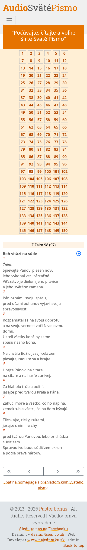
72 (64, 134)
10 (48, 60)
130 (48, 208)
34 (48, 90)
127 (22, 208)
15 (39, 68)
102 (64, 171)
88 (48, 156)
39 (39, 97)
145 (22, 230)
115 (22, 193)
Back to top (73, 545)
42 (64, 97)
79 (23, 149)
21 (39, 75)
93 (39, 164)
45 (39, 105)
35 (56, 90)
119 (56, 193)
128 (31, 208)
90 (64, 156)
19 (23, 75)
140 (31, 223)
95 (56, 164)
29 (56, 82)
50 (31, 112)
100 (48, 171)
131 (56, 208)
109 (22, 186)
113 (56, 186)
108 (64, 178)
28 (48, 82)
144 (64, 223)
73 (23, 141)
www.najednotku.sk (46, 539)
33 (39, 90)
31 (23, 90)
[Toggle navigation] (9, 20)
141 (39, 223)
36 (64, 90)
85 (23, 156)
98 (31, 171)
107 (56, 178)
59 (56, 119)
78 (64, 141)
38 (31, 97)
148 (48, 230)
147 (39, 230)
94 (48, 164)
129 (39, 208)
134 (31, 215)
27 (39, 82)
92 (31, 164)
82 (48, 149)
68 (31, 134)
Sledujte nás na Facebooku (43, 528)
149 (56, 230)
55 (23, 119)
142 (48, 223)
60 (64, 119)
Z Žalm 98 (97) (44, 244)
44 (31, 105)
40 (48, 97)
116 (31, 193)
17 (56, 68)
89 (56, 156)
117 (39, 193)
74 (31, 141)
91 (23, 164)
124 (48, 201)
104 (31, 178)
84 (64, 149)
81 (39, 149)
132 (64, 208)
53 (56, 112)
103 (22, 178)
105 (39, 178)
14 (31, 68)
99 (39, 171)
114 (64, 186)
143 (56, 223)
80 (31, 149)
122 (31, 201)
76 (48, 141)
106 (48, 178)
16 (48, 68)
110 (31, 186)
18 (64, 68)
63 (39, 127)
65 (56, 127)
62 (31, 127)
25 (23, 82)
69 (39, 134)
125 (56, 201)
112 (48, 186)
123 (39, 201)
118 (48, 193)
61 (23, 127)
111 (39, 186)
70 (48, 134)
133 (22, 215)
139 (22, 223)
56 (31, 119)
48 (64, 105)
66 (64, 127)
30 (64, 82)
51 (39, 112)
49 (23, 112)
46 (48, 105)
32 (31, 90)
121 (22, 201)
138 (64, 215)
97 (23, 171)
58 (48, 119)
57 (39, 119)
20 (31, 75)
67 (23, 134)
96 (64, 164)
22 (48, 75)
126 (64, 201)
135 (39, 215)
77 (56, 141)
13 (23, 68)
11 (56, 60)
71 (56, 134)
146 (31, 230)
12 (64, 60)
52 (48, 112)
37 (23, 97)
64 (48, 127)
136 (48, 215)
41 (56, 97)
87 (39, 156)
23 (56, 75)
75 (39, 141)
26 (31, 82)
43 (23, 105)
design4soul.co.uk (47, 534)
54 (64, 112)
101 (56, 171)
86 (31, 156)
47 (56, 105)
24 (64, 75)
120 (64, 193)
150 (64, 230)
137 (56, 215)
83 (56, 149)
